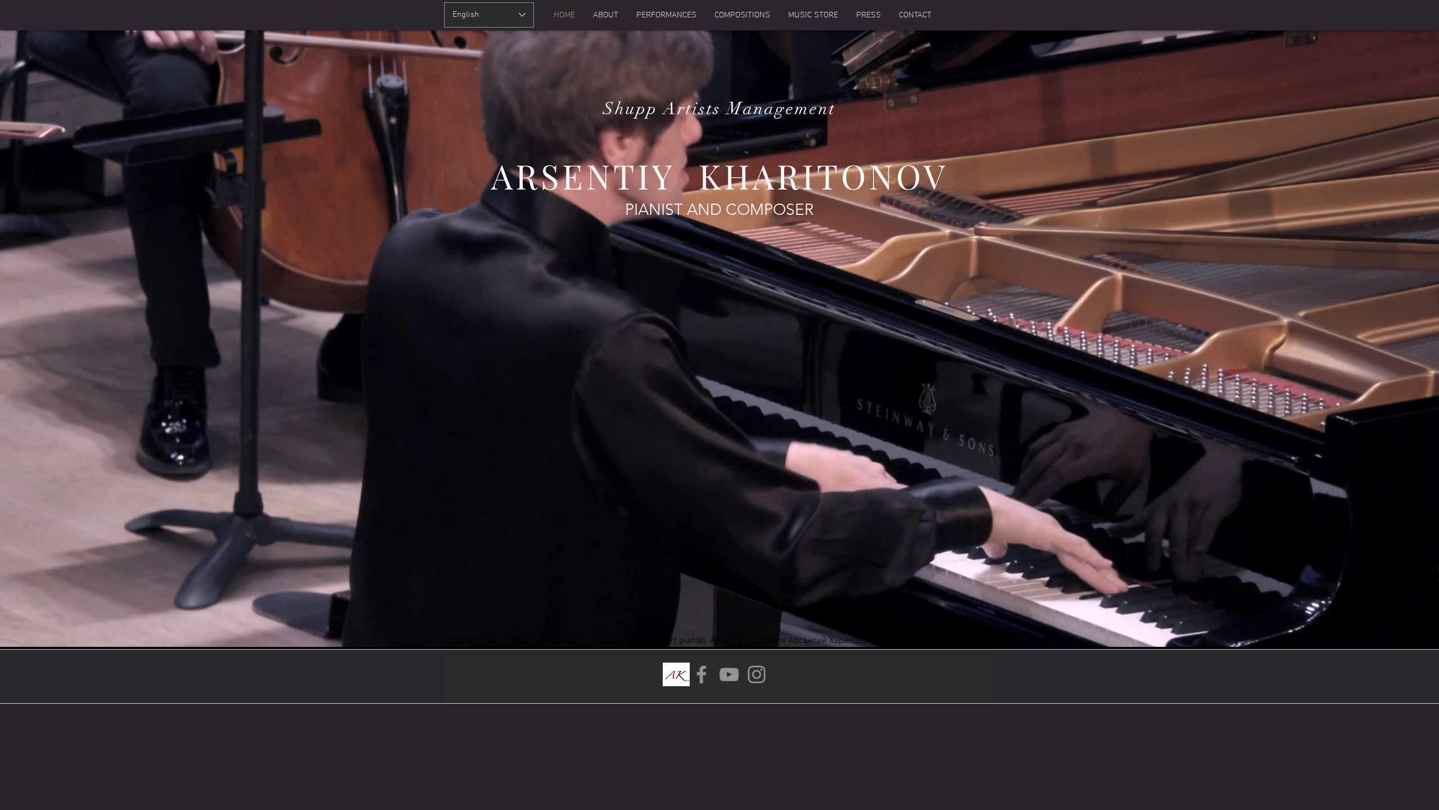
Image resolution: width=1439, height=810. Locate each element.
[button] (1412, 23)
